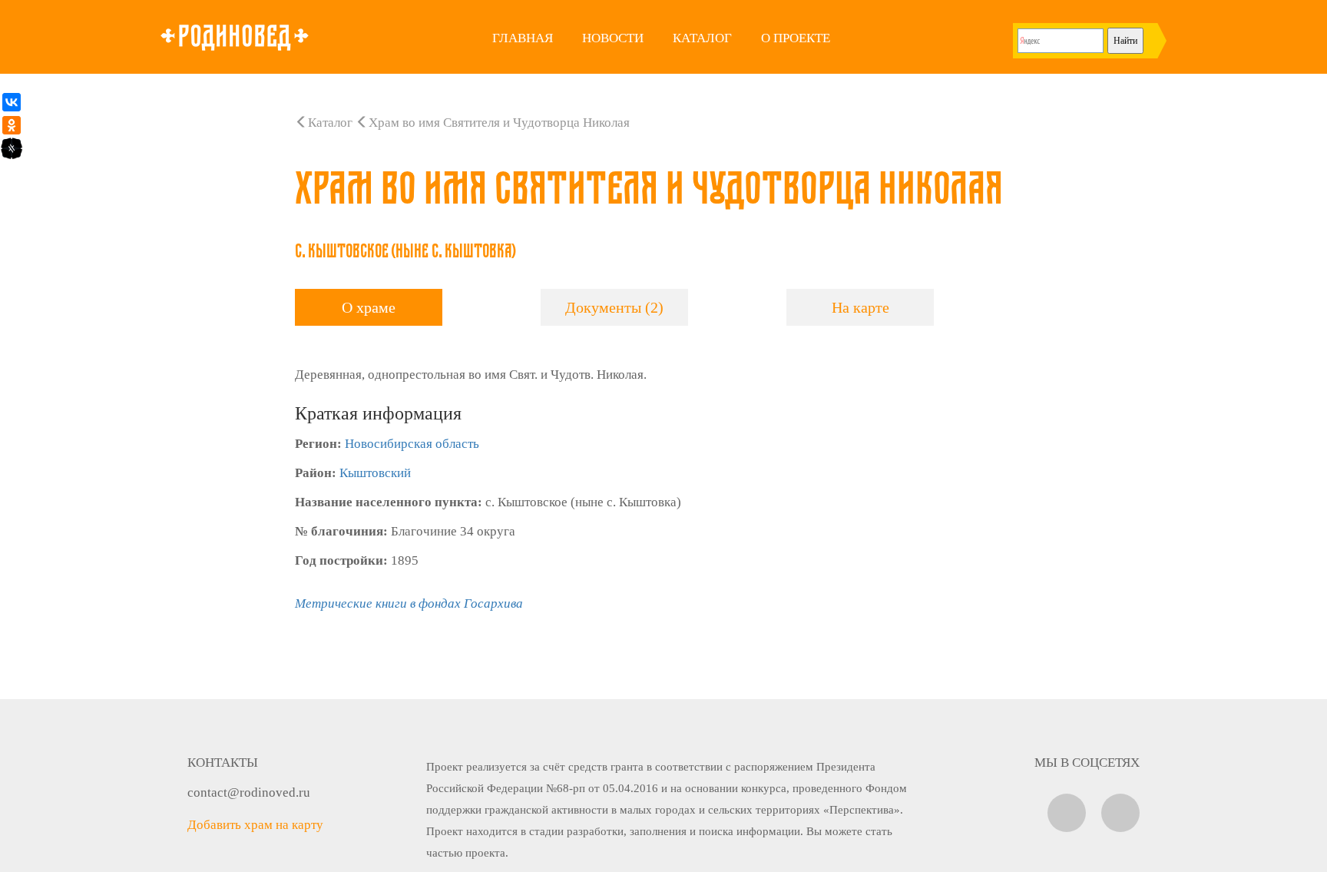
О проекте (795, 38)
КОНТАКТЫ (222, 762)
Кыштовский (375, 473)
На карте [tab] (860, 307)
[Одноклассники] (11, 125)
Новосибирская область (412, 443)
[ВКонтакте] (11, 102)
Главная (522, 38)
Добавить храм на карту (255, 824)
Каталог (702, 38)
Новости (613, 38)
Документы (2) (614, 307)
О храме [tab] (368, 307)
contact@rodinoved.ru (248, 792)
